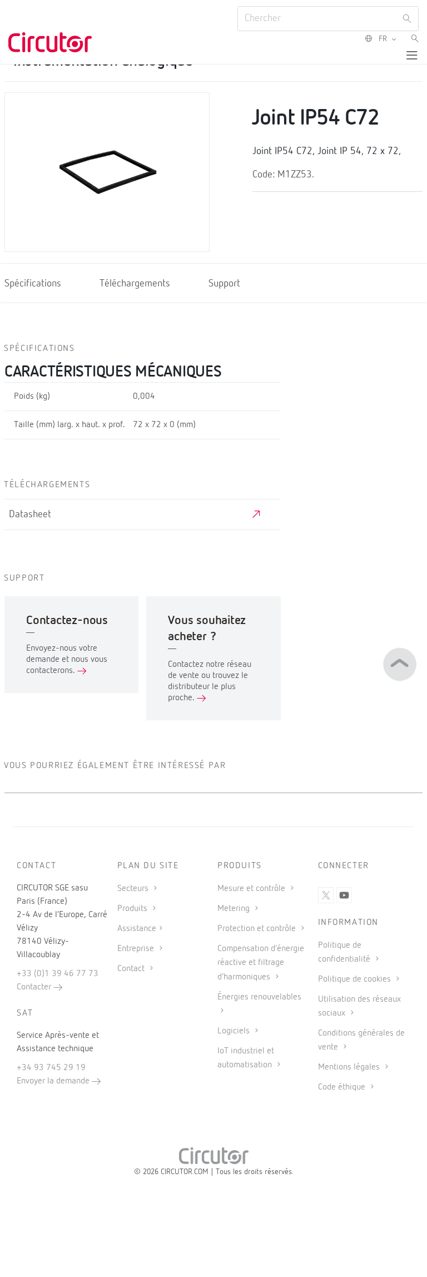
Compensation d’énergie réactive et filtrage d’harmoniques (260, 962)
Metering (234, 908)
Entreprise (136, 948)
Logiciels (234, 1031)
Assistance (136, 928)
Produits (133, 908)
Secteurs (134, 888)
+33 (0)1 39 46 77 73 (57, 973)
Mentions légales (350, 1067)
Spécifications (32, 284)
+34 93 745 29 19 (51, 1067)
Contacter (35, 987)
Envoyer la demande (54, 1081)
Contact (132, 968)
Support (224, 284)
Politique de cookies (355, 979)
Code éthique (343, 1087)
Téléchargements (135, 284)
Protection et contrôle (257, 928)
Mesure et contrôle (252, 888)
